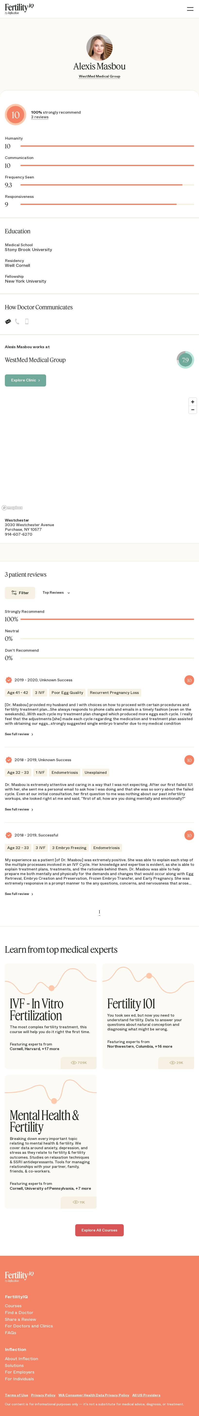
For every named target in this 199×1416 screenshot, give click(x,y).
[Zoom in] (193, 402)
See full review (17, 734)
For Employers (19, 1372)
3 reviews (40, 117)
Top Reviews (53, 592)
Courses (13, 1306)
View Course (78, 1063)
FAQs (10, 1333)
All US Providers (146, 1395)
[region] (99, 454)
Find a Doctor (19, 1312)
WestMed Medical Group (99, 76)
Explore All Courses (99, 1230)
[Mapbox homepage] (12, 508)
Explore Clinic (23, 380)
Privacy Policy (43, 1395)
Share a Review (20, 1319)
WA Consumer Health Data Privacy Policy (93, 1395)
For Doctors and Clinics (29, 1326)
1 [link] (99, 911)
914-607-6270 (18, 534)
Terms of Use (16, 1395)
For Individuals (19, 1379)
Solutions (14, 1365)
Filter (24, 593)
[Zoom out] (193, 409)
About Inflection (21, 1359)
